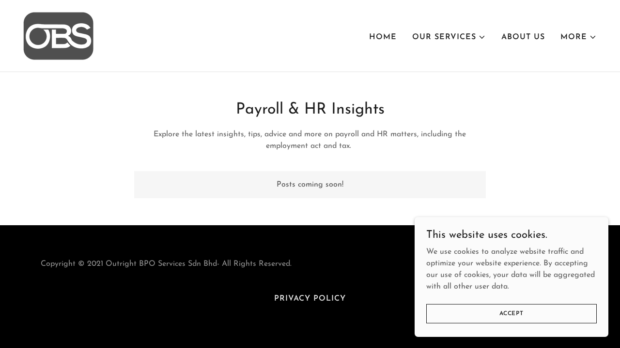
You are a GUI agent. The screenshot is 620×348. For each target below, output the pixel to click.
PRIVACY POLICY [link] (310, 299)
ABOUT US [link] (523, 37)
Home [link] (383, 37)
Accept (511, 313)
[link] (58, 35)
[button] (449, 37)
